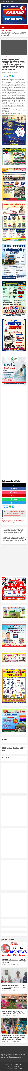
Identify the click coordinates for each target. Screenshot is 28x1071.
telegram (15, 502)
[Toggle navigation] (3, 27)
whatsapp (15, 499)
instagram (15, 492)
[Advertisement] (14, 404)
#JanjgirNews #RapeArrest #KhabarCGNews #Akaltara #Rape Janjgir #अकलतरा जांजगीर (13, 521)
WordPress (19, 1068)
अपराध (3, 57)
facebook (15, 488)
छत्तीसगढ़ (4, 955)
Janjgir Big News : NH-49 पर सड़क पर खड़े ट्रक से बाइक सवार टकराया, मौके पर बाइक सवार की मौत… (14, 961)
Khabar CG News (14, 72)
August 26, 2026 (6, 964)
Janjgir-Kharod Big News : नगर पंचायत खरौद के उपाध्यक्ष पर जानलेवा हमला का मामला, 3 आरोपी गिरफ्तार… (13, 987)
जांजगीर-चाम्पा (8, 57)
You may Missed (8, 940)
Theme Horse (16, 1066)
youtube (15, 495)
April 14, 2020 (5, 72)
